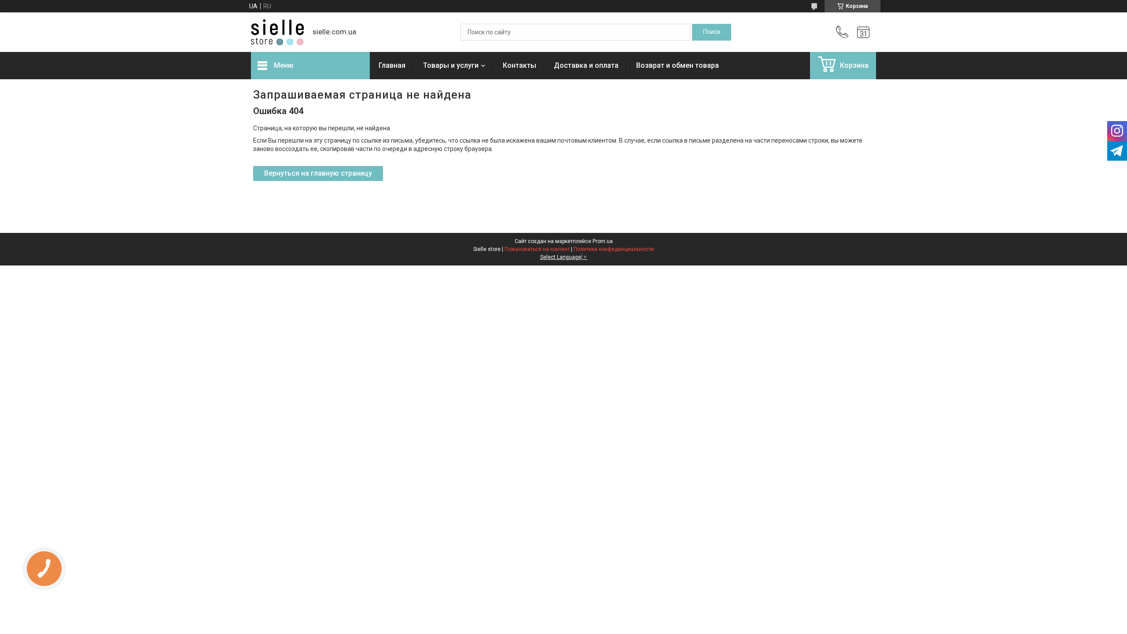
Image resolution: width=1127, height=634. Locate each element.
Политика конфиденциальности (614, 249)
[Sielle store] (277, 32)
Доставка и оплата (586, 65)
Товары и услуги (451, 65)
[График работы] (863, 32)
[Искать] (711, 32)
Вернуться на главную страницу (318, 173)
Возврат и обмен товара (677, 65)
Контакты (519, 65)
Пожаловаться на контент (537, 249)
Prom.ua (603, 241)
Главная (392, 65)
